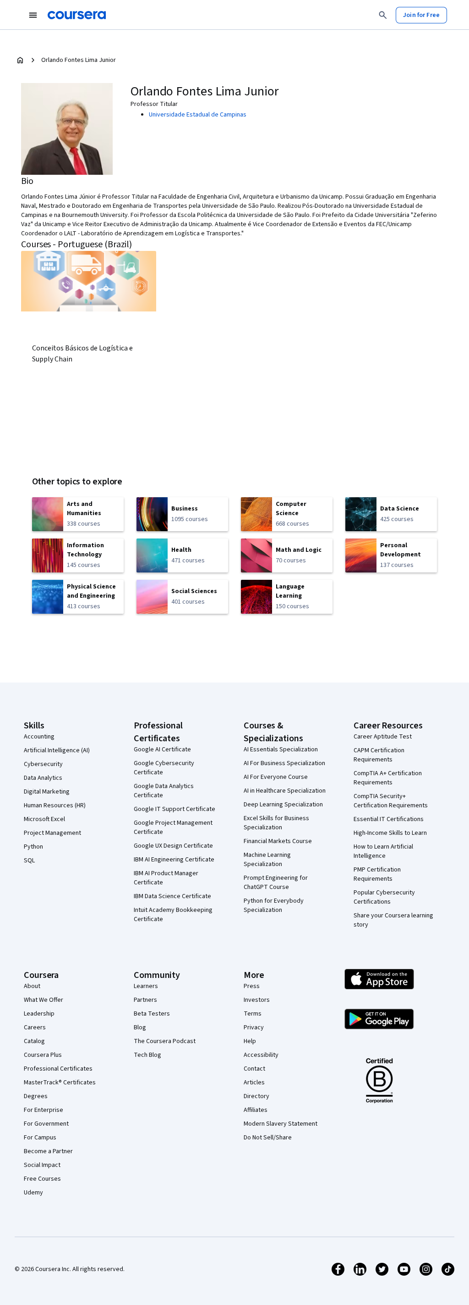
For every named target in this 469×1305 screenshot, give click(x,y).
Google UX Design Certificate (173, 845)
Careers (35, 1027)
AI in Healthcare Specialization (285, 790)
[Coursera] (77, 15)
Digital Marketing (47, 791)
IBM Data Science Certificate (172, 896)
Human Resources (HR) (55, 805)
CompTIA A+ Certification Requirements (388, 778)
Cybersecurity (43, 764)
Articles (254, 1082)
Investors (257, 1000)
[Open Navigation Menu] (33, 15)
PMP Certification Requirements (377, 874)
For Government (46, 1123)
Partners (145, 1000)
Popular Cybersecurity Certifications (384, 897)
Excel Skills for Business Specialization (276, 823)
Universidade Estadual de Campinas (197, 114)
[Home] (20, 60)
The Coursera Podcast (165, 1041)
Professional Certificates (58, 1068)
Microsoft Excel (44, 819)
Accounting (39, 736)
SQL (29, 860)
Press (252, 986)
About (32, 986)
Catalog (34, 1041)
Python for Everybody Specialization (274, 905)
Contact (254, 1068)
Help (250, 1041)
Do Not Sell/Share (268, 1137)
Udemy (33, 1192)
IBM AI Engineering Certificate (174, 859)
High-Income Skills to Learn (390, 833)
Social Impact (42, 1165)
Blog (140, 1027)
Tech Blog (147, 1055)
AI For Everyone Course (276, 777)
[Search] (383, 15)
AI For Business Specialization (284, 763)
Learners (146, 986)
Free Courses (42, 1178)
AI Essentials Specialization (281, 749)
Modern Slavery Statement (280, 1123)
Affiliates (255, 1110)
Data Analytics (43, 778)
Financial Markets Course (278, 841)
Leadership (39, 1013)
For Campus (40, 1137)
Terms (253, 1013)
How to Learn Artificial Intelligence (383, 851)
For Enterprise (43, 1110)
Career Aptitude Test (383, 736)
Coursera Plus (43, 1055)
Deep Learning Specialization (283, 804)
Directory (256, 1096)
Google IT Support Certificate (174, 809)
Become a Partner (48, 1151)
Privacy (254, 1027)
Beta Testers (152, 1013)
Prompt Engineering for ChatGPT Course (276, 882)
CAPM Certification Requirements (379, 755)
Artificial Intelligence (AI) (57, 750)
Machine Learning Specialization (267, 859)
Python (33, 846)
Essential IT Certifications (389, 819)
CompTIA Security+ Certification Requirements (391, 801)
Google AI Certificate (162, 749)
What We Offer (43, 1000)
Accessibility (261, 1055)
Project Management (52, 833)
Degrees (36, 1096)
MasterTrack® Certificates (60, 1082)
